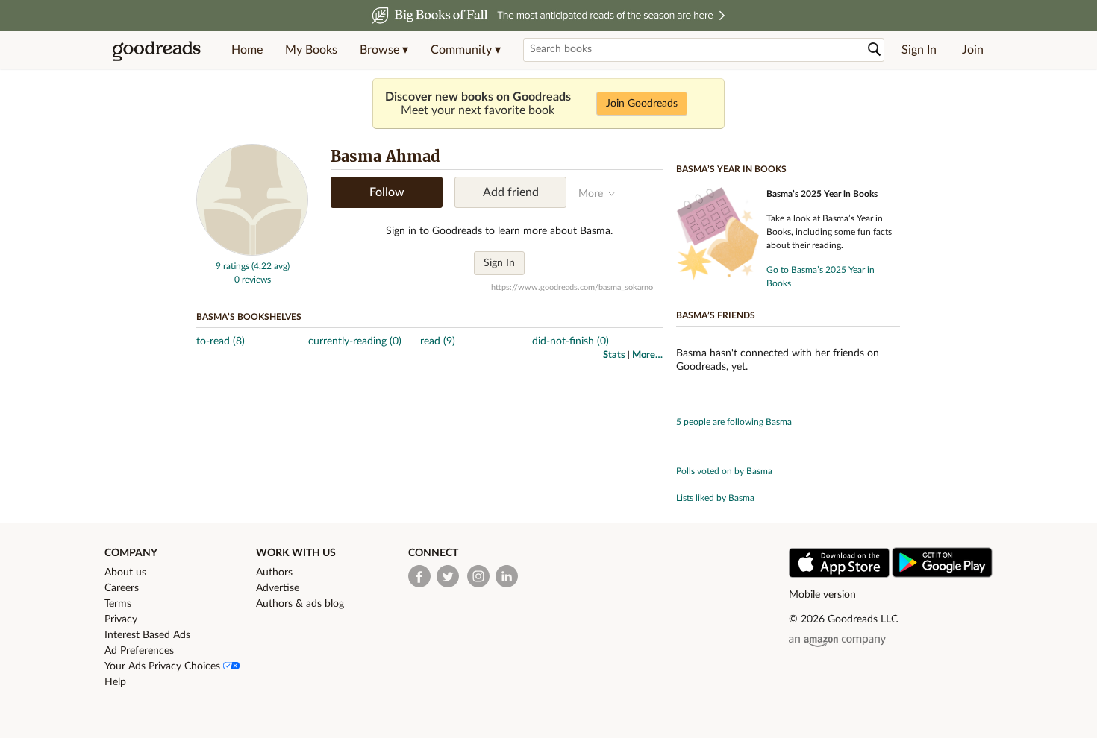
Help (115, 682)
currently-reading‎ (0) (354, 341)
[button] (384, 50)
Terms (117, 604)
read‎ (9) (437, 341)
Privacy (120, 619)
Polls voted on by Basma (724, 471)
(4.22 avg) (270, 266)
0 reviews (252, 279)
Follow (386, 192)
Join (973, 50)
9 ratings (232, 266)
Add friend (511, 192)
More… (647, 355)
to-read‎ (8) (220, 341)
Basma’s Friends (715, 315)
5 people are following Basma (734, 421)
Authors (274, 572)
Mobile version (822, 595)
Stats (614, 355)
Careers (121, 588)
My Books (311, 50)
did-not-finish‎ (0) (570, 341)
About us (125, 572)
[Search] (874, 49)
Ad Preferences (139, 651)
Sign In (919, 50)
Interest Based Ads (147, 635)
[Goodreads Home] (156, 50)
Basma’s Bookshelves (248, 316)
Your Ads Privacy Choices (163, 666)
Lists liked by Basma (715, 497)
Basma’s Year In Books (731, 169)
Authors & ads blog (300, 604)
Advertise (277, 588)
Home (247, 50)
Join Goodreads (642, 103)
